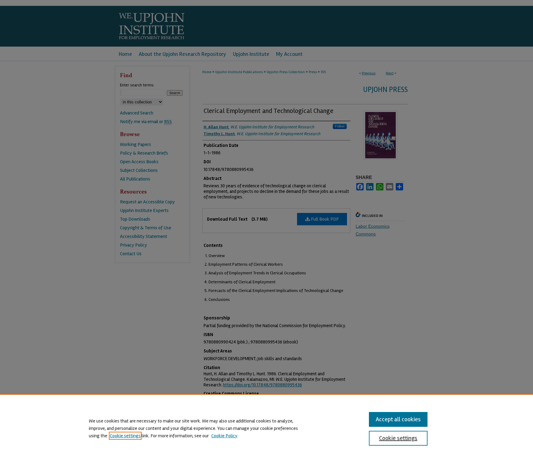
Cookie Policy (224, 436)
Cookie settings (125, 436)
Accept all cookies (398, 419)
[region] (266, 428)
